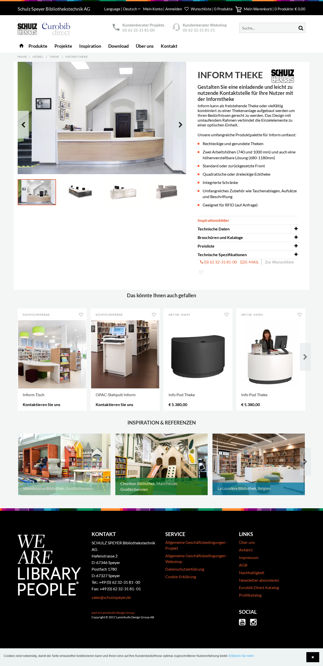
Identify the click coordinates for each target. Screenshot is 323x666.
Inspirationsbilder (213, 220)
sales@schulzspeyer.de (111, 597)
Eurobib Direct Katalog (259, 587)
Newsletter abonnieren (259, 580)
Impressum (248, 557)
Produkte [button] (38, 46)
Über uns (247, 542)
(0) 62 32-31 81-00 (138, 30)
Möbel (38, 57)
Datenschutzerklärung (184, 569)
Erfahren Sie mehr (241, 656)
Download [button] (118, 46)
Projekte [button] (63, 46)
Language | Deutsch (121, 9)
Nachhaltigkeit (251, 572)
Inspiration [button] (90, 46)
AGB (243, 565)
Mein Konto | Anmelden (163, 9)
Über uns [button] (145, 46)
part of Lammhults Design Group (113, 613)
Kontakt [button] (169, 46)
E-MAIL (252, 261)
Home (22, 57)
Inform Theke (76, 57)
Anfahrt (246, 549)
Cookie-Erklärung (180, 576)
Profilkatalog (250, 595)
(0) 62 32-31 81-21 (199, 30)
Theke (54, 57)
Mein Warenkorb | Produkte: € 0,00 (274, 9)
